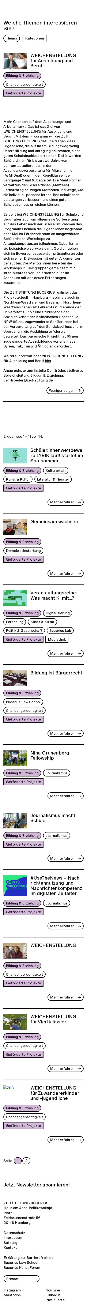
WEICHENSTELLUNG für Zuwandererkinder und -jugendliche (54, 1093)
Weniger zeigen (62, 390)
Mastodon (12, 1295)
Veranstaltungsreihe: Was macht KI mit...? (53, 595)
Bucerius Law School (23, 701)
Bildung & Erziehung (22, 75)
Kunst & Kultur (18, 479)
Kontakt (10, 1247)
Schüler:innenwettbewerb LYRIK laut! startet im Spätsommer (56, 455)
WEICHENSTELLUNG (53, 946)
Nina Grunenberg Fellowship (49, 755)
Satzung (10, 1242)
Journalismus (57, 773)
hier (48, 360)
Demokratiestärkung (23, 550)
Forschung (14, 621)
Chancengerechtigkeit (24, 84)
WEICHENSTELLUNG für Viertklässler (53, 1019)
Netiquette (55, 1299)
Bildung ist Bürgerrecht (56, 673)
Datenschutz (14, 1232)
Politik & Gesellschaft (24, 630)
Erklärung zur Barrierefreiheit (28, 1257)
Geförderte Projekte (23, 93)
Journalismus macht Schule (52, 818)
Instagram (12, 1290)
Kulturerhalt (56, 470)
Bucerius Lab (60, 630)
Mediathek (57, 639)
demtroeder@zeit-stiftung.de (28, 380)
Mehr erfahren (62, 502)
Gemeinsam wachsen (54, 522)
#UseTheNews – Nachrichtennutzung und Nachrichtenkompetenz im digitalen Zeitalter (56, 885)
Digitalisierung (58, 613)
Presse (12, 1278)
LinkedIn (53, 1295)
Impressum (13, 1237)
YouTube (53, 1290)
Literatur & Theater (53, 479)
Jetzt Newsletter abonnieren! (36, 1184)
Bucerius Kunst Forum (22, 1267)
